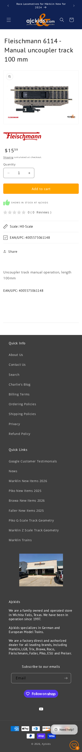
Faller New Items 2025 (26, 510)
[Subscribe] (66, 678)
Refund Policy (19, 434)
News (13, 471)
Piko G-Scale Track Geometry (31, 520)
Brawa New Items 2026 (27, 500)
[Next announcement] (74, 5)
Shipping (8, 157)
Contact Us (17, 364)
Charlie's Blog (19, 384)
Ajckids (46, 743)
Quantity (9, 164)
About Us (16, 355)
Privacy (14, 424)
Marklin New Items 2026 (28, 481)
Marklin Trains (20, 540)
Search (14, 375)
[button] (9, 20)
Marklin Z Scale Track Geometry (34, 530)
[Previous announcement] (8, 5)
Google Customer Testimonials (33, 461)
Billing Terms (19, 394)
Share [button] (12, 251)
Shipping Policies (22, 414)
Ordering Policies (22, 404)
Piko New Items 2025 (25, 491)
